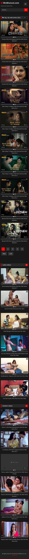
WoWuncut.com (11, 3)
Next (4, 253)
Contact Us (14, 555)
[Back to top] (24, 554)
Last (11, 253)
